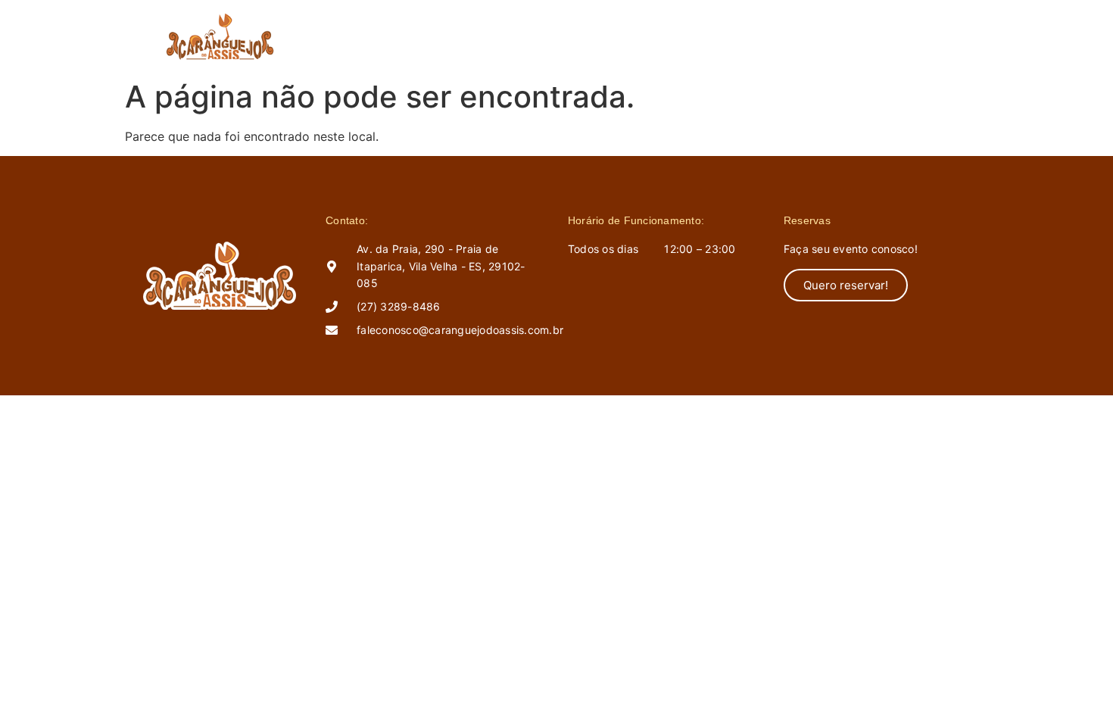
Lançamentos (618, 36)
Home (464, 36)
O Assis (530, 36)
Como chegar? (727, 36)
